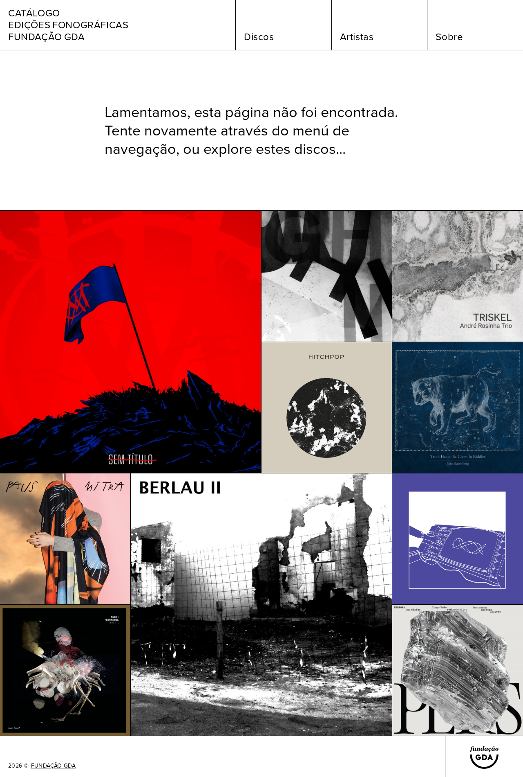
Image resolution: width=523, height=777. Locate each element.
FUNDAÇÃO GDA (53, 766)
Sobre (449, 36)
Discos (259, 36)
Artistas (357, 36)
